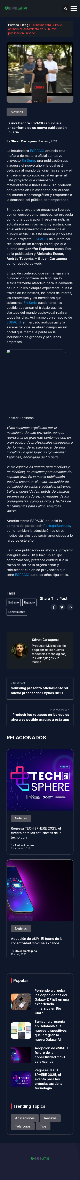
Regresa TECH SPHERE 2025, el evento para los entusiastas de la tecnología (36, 832)
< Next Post (18, 683)
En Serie (28, 160)
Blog (25, 25)
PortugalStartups (56, 526)
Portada (13, 25)
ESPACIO (36, 151)
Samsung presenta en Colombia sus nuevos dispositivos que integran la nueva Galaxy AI (51, 1030)
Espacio (29, 602)
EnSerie (13, 602)
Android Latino (24, 845)
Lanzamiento (16, 611)
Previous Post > (59, 709)
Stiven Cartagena (24, 141)
